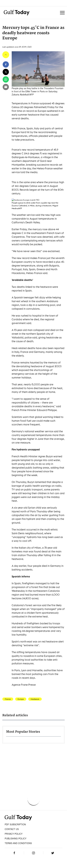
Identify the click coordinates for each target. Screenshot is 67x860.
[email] (6, 87)
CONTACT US (12, 829)
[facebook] (6, 64)
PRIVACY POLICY (13, 833)
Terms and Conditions (18, 843)
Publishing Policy (15, 838)
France (8, 699)
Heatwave (35, 699)
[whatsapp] (6, 79)
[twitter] (6, 72)
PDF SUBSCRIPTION (15, 824)
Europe (21, 699)
